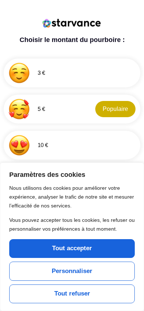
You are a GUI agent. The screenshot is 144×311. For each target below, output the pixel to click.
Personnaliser (72, 271)
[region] (72, 237)
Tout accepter (72, 248)
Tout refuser (72, 293)
